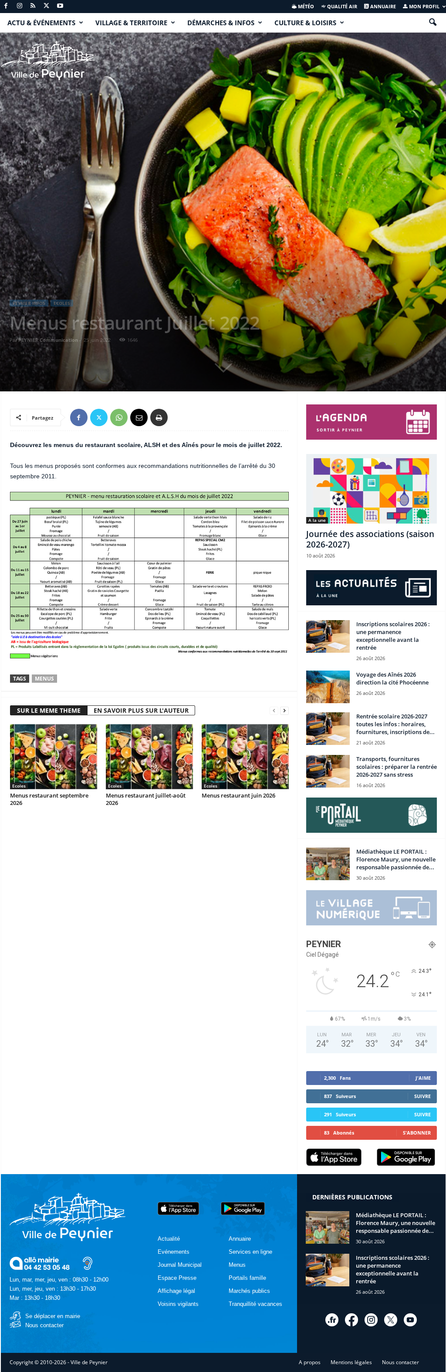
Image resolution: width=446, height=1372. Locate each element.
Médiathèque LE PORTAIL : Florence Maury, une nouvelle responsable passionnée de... (396, 859)
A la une (317, 520)
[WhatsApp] (119, 417)
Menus (44, 678)
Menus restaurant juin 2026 (238, 795)
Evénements (173, 1251)
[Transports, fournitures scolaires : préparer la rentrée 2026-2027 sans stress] (328, 771)
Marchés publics (249, 1291)
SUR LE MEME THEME (49, 710)
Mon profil (423, 6)
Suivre (422, 1096)
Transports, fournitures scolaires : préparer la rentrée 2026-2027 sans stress (396, 766)
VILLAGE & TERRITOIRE (131, 22)
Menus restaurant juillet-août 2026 (146, 799)
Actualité (169, 1238)
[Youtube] (60, 6)
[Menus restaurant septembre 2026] (53, 756)
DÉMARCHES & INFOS (220, 22)
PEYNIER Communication (48, 340)
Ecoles (62, 303)
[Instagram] (19, 6)
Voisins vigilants (178, 1304)
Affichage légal (176, 1291)
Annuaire (382, 6)
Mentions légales (351, 1362)
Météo (305, 6)
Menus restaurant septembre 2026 (49, 799)
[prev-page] (274, 710)
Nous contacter (44, 1325)
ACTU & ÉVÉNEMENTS (41, 22)
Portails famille (247, 1278)
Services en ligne (250, 1251)
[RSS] (33, 6)
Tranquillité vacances (255, 1304)
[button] (432, 22)
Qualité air (341, 6)
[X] (46, 6)
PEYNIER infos (29, 303)
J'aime (423, 1078)
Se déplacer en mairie (52, 1316)
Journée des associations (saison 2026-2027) (370, 539)
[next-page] (284, 710)
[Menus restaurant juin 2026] (245, 756)
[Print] (159, 417)
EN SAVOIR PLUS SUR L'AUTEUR (141, 710)
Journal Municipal (180, 1265)
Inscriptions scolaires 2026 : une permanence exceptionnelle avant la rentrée (393, 635)
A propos (310, 1362)
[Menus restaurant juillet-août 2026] (149, 756)
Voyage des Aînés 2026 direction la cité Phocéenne (392, 678)
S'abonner (417, 1132)
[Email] (139, 417)
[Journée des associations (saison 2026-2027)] (371, 489)
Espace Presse (177, 1278)
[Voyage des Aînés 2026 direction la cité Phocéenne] (328, 687)
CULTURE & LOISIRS (305, 22)
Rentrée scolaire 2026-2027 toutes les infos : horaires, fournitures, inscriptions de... (395, 724)
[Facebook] (6, 6)
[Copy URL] (179, 417)
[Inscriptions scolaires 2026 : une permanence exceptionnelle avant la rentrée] (328, 636)
